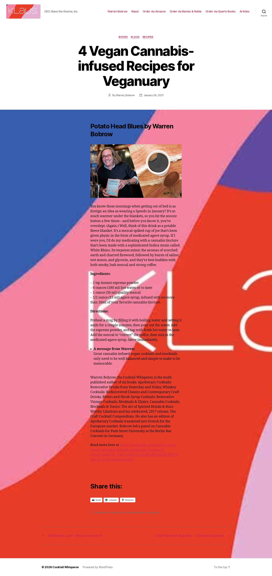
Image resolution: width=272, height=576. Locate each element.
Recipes (148, 37)
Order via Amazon (154, 11)
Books (123, 37)
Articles (244, 11)
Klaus (135, 37)
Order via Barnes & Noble (186, 11)
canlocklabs (101, 512)
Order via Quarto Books (221, 11)
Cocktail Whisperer (65, 567)
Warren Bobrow (118, 11)
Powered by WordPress (98, 567)
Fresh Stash (116, 512)
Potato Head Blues (135, 512)
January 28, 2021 (154, 95)
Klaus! (135, 11)
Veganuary (153, 512)
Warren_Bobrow (125, 95)
